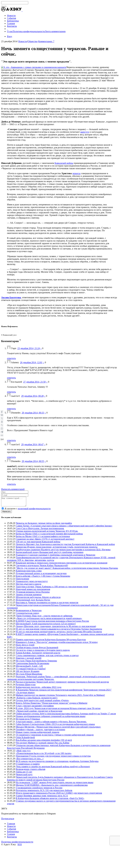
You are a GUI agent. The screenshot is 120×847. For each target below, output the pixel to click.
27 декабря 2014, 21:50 (34, 382)
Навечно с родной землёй (28, 658)
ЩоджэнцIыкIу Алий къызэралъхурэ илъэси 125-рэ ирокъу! (46, 623)
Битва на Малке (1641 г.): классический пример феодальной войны (49, 533)
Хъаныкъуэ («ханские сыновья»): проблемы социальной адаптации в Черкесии (55, 555)
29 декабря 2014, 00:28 (32, 396)
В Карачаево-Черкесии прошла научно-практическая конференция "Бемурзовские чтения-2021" (64, 690)
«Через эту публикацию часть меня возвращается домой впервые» (49, 618)
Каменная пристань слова (29, 570)
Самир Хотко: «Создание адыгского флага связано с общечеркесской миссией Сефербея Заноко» (64, 525)
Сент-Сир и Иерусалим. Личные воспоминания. (40, 528)
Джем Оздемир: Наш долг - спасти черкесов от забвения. (44, 615)
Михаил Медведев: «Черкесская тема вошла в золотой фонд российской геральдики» (58, 727)
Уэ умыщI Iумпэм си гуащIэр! (31, 668)
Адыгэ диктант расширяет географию (35, 705)
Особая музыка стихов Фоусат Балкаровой (37, 647)
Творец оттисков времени (29, 594)
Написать (6, 511)
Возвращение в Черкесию (29, 610)
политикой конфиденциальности (34, 508)
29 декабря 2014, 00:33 (33, 412)
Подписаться (7, 818)
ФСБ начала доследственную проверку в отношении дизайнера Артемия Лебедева (57, 761)
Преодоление (22, 578)
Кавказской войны (64, 163)
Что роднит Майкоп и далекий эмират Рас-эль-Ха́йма (42, 742)
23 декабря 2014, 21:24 (28, 348)
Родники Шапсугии (26, 684)
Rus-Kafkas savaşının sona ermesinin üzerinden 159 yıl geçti (44, 740)
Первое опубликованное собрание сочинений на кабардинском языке (50, 716)
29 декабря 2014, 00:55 (33, 461)
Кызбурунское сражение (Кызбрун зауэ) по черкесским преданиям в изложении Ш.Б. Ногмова (63, 549)
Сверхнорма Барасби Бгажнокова (32, 663)
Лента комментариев (55, 31)
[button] (22, 10)
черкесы (76, 173)
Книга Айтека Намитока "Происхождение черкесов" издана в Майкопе (51, 703)
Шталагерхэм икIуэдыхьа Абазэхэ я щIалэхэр (38, 597)
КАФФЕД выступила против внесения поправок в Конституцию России (52, 621)
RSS (20, 844)
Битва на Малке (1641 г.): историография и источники (43, 536)
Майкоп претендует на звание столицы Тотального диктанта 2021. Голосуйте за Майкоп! (60, 695)
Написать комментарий (13, 489)
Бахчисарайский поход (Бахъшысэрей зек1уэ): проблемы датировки (49, 552)
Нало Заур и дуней (25, 645)
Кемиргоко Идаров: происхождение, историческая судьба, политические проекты (56, 547)
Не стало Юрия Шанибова (29, 674)
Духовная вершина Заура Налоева (33, 592)
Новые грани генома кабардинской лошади (37, 732)
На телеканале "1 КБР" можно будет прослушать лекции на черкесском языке (54, 782)
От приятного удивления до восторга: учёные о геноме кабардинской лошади (55, 735)
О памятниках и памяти (28, 764)
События (11, 829)
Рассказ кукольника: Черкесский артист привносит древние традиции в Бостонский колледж (62, 682)
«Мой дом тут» (23, 750)
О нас (10, 31)
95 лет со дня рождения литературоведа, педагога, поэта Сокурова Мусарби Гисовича (59, 631)
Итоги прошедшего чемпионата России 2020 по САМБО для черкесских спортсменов (59, 793)
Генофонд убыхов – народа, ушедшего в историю (40, 729)
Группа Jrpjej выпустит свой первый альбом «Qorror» (42, 700)
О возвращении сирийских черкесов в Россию (39, 787)
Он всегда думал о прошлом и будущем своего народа (43, 650)
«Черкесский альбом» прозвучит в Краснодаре (39, 711)
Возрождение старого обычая (30, 769)
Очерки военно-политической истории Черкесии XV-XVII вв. (47, 531)
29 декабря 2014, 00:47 (32, 444)
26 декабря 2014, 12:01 (31, 362)
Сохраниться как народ (27, 613)
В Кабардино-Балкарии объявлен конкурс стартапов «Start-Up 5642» (50, 798)
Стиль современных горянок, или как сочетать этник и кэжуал (47, 655)
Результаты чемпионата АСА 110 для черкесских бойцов (44, 790)
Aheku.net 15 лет (24, 772)
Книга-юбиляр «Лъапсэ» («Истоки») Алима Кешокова (43, 576)
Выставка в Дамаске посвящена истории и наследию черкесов (47, 602)
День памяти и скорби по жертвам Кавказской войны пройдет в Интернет (53, 766)
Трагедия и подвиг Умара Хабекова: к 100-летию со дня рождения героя (52, 586)
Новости (22, 41)
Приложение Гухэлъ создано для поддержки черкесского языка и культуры (53, 756)
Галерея (11, 834)
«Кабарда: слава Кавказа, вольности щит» (37, 697)
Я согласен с (28, 508)
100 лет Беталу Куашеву (28, 671)
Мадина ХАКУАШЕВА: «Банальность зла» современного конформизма (52, 785)
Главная (11, 823)
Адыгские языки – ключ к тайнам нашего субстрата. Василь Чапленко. (51, 721)
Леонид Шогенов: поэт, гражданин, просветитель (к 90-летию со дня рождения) (56, 626)
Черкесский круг (24, 774)
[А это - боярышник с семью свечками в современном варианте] (33, 67)
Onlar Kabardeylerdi (25, 737)
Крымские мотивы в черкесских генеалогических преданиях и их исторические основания (61, 563)
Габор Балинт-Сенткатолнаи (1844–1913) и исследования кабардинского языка (55, 724)
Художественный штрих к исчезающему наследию (41, 573)
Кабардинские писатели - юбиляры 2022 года (38, 687)
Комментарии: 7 (46, 41)
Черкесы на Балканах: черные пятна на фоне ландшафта (44, 523)
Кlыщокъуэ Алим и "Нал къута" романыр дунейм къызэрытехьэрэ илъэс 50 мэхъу (57, 642)
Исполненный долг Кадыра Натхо (33, 600)
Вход (9, 36)
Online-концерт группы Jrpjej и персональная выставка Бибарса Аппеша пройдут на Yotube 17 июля (66, 713)
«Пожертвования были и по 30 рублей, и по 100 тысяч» (44, 753)
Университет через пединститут (32, 581)
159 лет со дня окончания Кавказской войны (38, 541)
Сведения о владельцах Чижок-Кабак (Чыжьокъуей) (42, 565)
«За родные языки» (25, 692)
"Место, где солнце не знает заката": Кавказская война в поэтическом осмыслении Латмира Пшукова (67, 568)
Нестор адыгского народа (28, 584)
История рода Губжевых (28, 719)
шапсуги (84, 132)
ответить (11, 358)
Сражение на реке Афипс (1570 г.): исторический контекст (45, 539)
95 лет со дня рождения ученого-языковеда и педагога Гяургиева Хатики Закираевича (59, 629)
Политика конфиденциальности (29, 31)
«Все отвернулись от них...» (30, 758)
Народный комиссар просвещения (33, 589)
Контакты (12, 837)
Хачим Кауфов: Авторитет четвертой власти (38, 652)
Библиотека (13, 831)
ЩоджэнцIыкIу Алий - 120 (29, 666)
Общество (33, 41)
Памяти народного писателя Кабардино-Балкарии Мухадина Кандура (51, 639)
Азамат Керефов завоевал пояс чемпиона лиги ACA (42, 795)
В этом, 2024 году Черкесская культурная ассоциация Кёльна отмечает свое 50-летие (58, 708)
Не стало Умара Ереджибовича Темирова (36, 660)
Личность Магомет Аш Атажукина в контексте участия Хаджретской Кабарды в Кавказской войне (65, 544)
